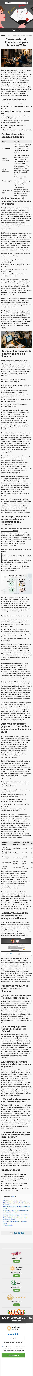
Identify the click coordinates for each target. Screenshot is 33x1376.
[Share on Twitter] (19, 1233)
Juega (16, 1261)
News (8, 35)
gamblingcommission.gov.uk (9, 1120)
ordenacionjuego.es (25, 1113)
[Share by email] (22, 1233)
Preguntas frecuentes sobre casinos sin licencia (17, 130)
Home (3, 35)
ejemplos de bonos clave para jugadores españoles (16, 692)
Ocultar (13, 1196)
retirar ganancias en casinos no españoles (13, 977)
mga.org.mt (4, 1118)
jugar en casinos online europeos (20, 761)
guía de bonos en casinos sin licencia (13, 644)
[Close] (30, 1317)
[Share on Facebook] (15, 1233)
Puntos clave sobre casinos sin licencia (14, 104)
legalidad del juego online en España (13, 298)
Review (13, 1338)
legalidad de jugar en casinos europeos (12, 829)
